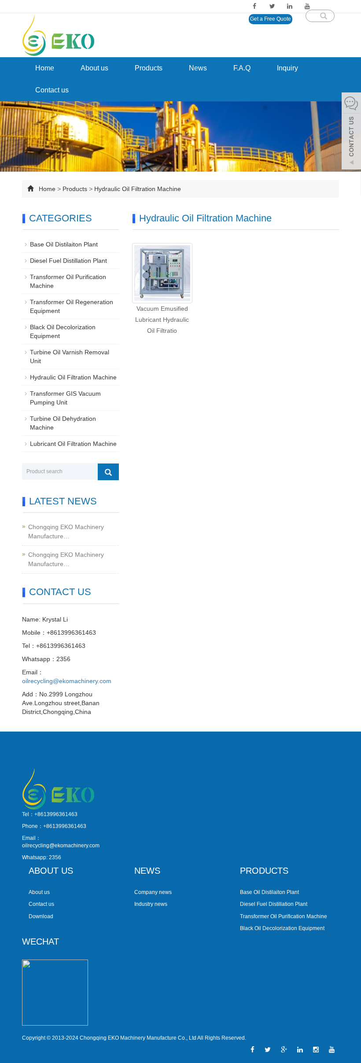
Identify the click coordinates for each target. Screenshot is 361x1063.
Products (148, 68)
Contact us (52, 90)
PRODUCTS (264, 870)
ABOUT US (51, 870)
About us (94, 68)
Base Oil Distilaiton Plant (64, 244)
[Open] (351, 132)
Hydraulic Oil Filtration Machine (137, 188)
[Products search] (323, 12)
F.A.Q (241, 68)
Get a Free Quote (270, 19)
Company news (153, 892)
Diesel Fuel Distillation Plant (68, 260)
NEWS (147, 870)
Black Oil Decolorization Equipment (282, 928)
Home (44, 68)
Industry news (150, 904)
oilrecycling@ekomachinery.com (66, 680)
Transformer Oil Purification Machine (283, 916)
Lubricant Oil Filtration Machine (73, 443)
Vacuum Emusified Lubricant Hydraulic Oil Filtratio (162, 319)
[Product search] (108, 471)
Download (41, 916)
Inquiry (287, 68)
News (198, 68)
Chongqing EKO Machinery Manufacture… (66, 531)
